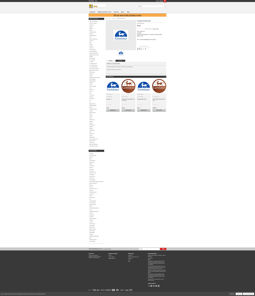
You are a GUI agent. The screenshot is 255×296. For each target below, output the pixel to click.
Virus (90, 88)
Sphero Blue (91, 215)
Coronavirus (91, 95)
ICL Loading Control (93, 65)
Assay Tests (91, 142)
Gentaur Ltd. (91, 178)
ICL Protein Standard (93, 67)
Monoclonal (91, 133)
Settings (232, 294)
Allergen (91, 26)
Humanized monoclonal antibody (94, 55)
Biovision (91, 185)
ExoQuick (91, 96)
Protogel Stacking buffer (121, 18)
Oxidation (91, 74)
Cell (90, 93)
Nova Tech (91, 153)
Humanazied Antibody (93, 53)
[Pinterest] (145, 48)
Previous (164, 76)
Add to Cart (128, 110)
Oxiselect (91, 110)
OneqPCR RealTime (93, 109)
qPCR (90, 118)
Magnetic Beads (92, 103)
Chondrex (91, 220)
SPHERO (91, 128)
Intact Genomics (92, 202)
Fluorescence (92, 98)
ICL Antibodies (92, 59)
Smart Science (92, 223)
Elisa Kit (91, 44)
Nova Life (91, 167)
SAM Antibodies (92, 81)
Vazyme (91, 222)
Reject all (239, 294)
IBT (90, 199)
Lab (90, 102)
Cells (90, 37)
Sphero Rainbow (92, 204)
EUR (96, 1)
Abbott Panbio (92, 230)
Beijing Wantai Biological (94, 236)
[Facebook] (137, 48)
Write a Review (156, 28)
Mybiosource (91, 162)
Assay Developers (92, 32)
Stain (90, 132)
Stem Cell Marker (92, 86)
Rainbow (91, 121)
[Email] (139, 48)
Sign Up (161, 1)
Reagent (91, 123)
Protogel (113, 18)
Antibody (91, 28)
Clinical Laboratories (93, 39)
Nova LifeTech (92, 176)
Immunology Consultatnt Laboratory (96, 181)
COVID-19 (91, 40)
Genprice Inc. (91, 194)
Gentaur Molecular (92, 192)
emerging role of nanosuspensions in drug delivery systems (156, 280)
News (122, 12)
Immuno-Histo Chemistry (94, 68)
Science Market (92, 179)
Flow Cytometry (92, 49)
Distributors (92, 12)
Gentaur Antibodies (93, 51)
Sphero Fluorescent (93, 188)
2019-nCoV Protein (93, 23)
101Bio (90, 195)
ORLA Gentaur (92, 72)
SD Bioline (91, 82)
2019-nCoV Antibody (93, 21)
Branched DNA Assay (93, 144)
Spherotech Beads (92, 239)
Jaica (90, 209)
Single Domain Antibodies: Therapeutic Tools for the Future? (157, 256)
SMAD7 (149, 259)
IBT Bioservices (92, 58)
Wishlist (109, 255)
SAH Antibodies (92, 79)
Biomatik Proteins (92, 155)
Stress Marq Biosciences (94, 208)
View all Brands (92, 241)
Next (165, 76)
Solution (91, 126)
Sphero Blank (91, 225)
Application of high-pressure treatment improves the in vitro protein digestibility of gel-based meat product (157, 271)
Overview (110, 60)
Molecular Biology (92, 105)
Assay (90, 91)
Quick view (113, 92)
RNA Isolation (92, 137)
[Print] (141, 48)
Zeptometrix (91, 171)
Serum (90, 84)
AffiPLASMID (91, 232)
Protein (90, 135)
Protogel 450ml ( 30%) (141, 99)
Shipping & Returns (111, 258)
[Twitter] (143, 48)
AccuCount (91, 25)
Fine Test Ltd (91, 165)
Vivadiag (91, 234)
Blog (128, 12)
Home (107, 18)
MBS (90, 158)
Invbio (90, 237)
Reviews (120, 60)
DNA (90, 42)
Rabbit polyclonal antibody (94, 77)
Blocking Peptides (92, 35)
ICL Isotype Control (93, 63)
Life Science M (92, 160)
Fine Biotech (91, 174)
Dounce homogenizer (93, 139)
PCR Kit (90, 75)
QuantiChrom (92, 119)
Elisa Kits (91, 46)
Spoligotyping (92, 130)
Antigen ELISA (92, 140)
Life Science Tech (92, 172)
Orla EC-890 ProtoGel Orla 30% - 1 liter (159, 100)
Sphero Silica (91, 227)
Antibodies (91, 89)
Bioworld (91, 190)
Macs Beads (150, 258)
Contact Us (116, 12)
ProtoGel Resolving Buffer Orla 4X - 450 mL (128, 100)
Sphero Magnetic (92, 201)
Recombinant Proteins (93, 146)
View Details (113, 110)
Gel (90, 100)
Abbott (90, 206)
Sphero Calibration (93, 218)
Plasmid (91, 116)
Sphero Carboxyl (92, 229)
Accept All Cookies (248, 294)
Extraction (91, 47)
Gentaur (91, 164)
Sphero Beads (92, 197)
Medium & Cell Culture (93, 70)
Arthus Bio (91, 216)
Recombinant (92, 125)
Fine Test (91, 157)
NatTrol (90, 107)
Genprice (91, 186)
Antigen (90, 30)
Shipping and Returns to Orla (104, 12)
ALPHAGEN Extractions (94, 211)
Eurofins (91, 213)
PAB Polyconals (92, 112)
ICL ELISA (91, 61)
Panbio (90, 114)
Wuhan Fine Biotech (93, 183)
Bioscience (91, 169)
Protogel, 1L (108, 99)
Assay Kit (91, 33)
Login (157, 1)
